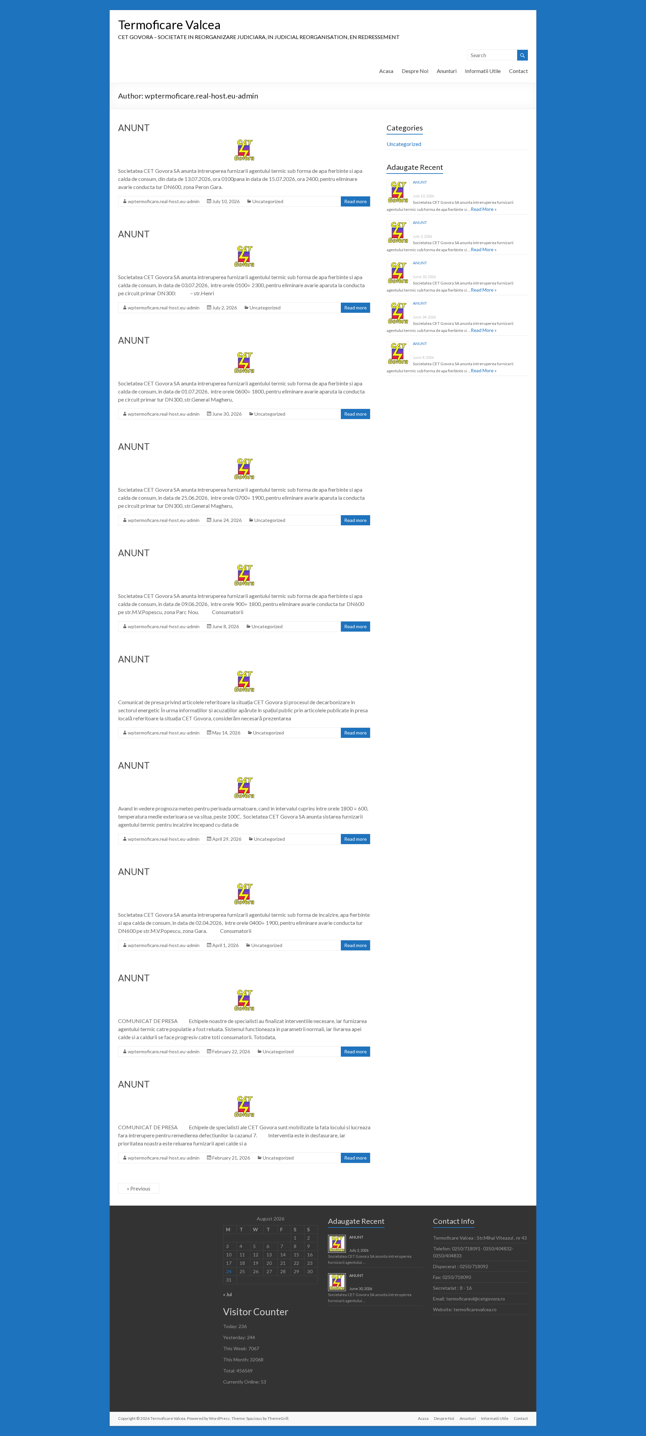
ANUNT (134, 127)
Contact (518, 71)
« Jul (227, 1294)
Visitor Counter (255, 1311)
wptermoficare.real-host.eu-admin (164, 201)
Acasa (386, 71)
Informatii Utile (483, 71)
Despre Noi (415, 71)
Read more (355, 201)
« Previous (138, 1188)
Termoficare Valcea (169, 24)
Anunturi (447, 71)
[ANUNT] (244, 142)
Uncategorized (267, 201)
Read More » (484, 209)
